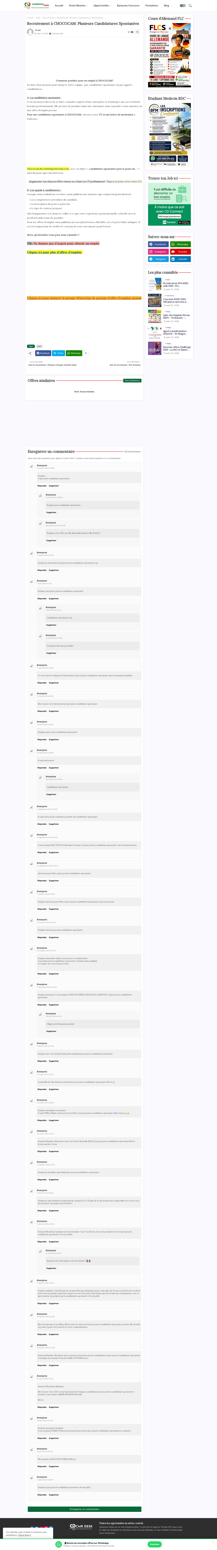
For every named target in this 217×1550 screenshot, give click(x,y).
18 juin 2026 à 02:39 (45, 1451)
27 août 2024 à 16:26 (45, 696)
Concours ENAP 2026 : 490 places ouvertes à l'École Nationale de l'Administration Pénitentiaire (175, 300)
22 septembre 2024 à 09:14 (47, 866)
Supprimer (54, 486)
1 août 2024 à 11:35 (44, 584)
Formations (151, 5)
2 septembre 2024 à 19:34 (47, 809)
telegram (160, 259)
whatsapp (182, 244)
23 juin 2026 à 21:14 (53, 1253)
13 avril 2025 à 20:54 (54, 638)
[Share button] (86, 353)
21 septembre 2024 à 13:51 (47, 837)
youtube (182, 251)
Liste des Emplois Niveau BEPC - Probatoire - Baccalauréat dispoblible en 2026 (176, 316)
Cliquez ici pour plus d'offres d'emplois (54, 252)
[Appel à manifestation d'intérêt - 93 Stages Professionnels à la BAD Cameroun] (154, 332)
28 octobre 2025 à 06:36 (55, 525)
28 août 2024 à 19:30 (54, 779)
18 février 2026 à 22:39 (46, 1348)
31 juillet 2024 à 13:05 (45, 555)
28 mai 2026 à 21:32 (54, 1016)
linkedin (182, 259)
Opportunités (101, 5)
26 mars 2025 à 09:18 (45, 1103)
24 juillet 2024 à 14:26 (45, 468)
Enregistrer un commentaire (84, 1509)
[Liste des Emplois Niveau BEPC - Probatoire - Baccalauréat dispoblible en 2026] (154, 316)
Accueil (59, 5)
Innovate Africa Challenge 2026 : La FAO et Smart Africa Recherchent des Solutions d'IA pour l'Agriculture (177, 348)
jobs (38, 18)
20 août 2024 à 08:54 (54, 497)
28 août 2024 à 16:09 (45, 753)
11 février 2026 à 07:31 (45, 1283)
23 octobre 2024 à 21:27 (46, 922)
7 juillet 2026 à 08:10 (45, 1480)
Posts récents (77, 5)
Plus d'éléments (132, 380)
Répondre (42, 486)
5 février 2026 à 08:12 (45, 1193)
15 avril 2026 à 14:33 (45, 1379)
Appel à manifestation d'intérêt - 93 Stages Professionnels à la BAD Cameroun (175, 332)
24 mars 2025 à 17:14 (45, 1074)
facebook (160, 244)
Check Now (23, 1535)
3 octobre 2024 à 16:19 (46, 894)
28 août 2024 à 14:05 (45, 725)
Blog (166, 5)
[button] (183, 5)
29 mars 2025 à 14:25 (45, 1134)
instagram (160, 251)
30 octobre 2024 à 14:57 (46, 951)
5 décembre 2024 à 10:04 (47, 987)
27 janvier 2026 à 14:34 (46, 1165)
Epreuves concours (128, 5)
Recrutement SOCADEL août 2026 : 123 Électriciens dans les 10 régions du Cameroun (176, 284)
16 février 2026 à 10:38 (46, 1317)
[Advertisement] (84, 57)
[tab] (59, 5)
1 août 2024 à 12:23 (53, 610)
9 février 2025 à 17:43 (45, 1046)
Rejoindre (154, 1544)
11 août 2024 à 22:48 (45, 668)
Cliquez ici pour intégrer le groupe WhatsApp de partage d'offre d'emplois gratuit (84, 298)
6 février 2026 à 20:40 (45, 1224)
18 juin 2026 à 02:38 (45, 1421)
